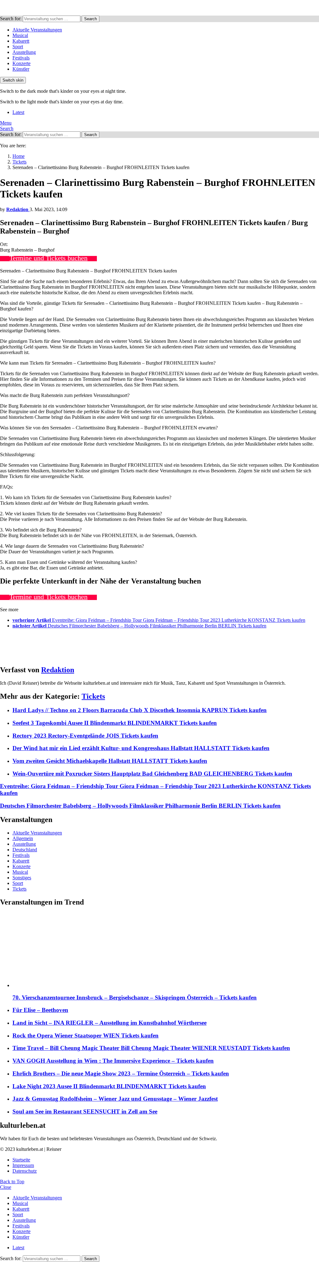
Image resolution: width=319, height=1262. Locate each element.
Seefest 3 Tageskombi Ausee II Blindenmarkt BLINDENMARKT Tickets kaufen (114, 723)
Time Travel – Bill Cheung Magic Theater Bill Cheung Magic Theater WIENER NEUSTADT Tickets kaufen (151, 1048)
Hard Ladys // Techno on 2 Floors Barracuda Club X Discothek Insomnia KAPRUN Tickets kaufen (139, 710)
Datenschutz (24, 1171)
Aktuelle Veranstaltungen (37, 29)
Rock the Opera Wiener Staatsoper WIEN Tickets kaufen (85, 1035)
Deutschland (24, 849)
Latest (18, 112)
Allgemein (22, 838)
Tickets (93, 696)
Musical (20, 35)
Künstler (20, 69)
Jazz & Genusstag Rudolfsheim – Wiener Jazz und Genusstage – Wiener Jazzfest (115, 1098)
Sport (17, 46)
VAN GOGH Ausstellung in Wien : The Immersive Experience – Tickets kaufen (113, 1060)
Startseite (21, 1159)
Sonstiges (21, 877)
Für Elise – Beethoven (40, 1010)
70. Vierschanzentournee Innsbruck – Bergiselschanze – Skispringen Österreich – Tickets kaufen (134, 997)
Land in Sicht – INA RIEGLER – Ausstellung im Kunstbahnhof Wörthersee (109, 1022)
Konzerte (21, 63)
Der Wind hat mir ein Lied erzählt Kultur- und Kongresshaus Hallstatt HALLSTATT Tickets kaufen (140, 748)
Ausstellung (24, 52)
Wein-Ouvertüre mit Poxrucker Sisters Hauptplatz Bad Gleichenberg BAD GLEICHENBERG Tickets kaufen (152, 773)
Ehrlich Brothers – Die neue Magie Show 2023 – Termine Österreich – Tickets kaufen (120, 1073)
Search (90, 19)
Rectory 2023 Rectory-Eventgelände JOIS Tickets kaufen (85, 735)
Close (5, 1187)
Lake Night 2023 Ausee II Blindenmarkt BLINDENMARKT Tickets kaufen (109, 1086)
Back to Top (12, 1181)
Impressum (23, 1165)
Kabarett (20, 41)
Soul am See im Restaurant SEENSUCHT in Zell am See (84, 1111)
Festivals (21, 57)
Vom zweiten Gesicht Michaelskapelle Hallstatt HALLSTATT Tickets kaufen (109, 761)
